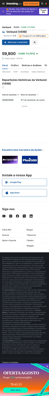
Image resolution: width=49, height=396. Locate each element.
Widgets (30, 246)
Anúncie (5, 235)
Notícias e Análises (32, 65)
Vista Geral (6, 72)
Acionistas (25, 72)
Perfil (15, 72)
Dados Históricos (38, 72)
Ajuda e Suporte (9, 240)
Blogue (30, 230)
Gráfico (15, 65)
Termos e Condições (10, 362)
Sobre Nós (6, 230)
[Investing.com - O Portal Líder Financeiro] (14, 3)
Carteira (30, 240)
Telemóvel (31, 235)
